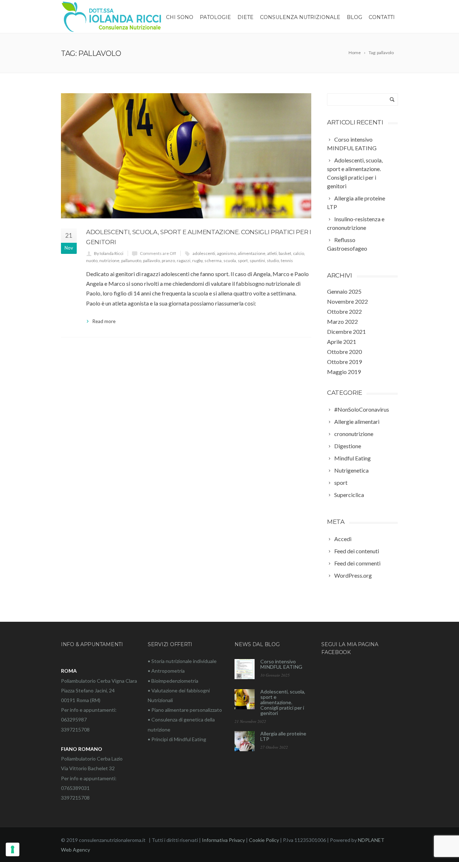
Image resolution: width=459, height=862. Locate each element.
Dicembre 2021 (346, 331)
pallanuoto (131, 260)
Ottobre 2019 (344, 361)
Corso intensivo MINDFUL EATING (281, 664)
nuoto (92, 260)
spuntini (257, 260)
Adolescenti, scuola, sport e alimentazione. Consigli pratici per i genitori (282, 702)
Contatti (382, 17)
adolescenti (204, 253)
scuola (229, 260)
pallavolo (151, 260)
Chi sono (179, 17)
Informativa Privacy (223, 840)
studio (273, 260)
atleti (272, 253)
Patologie (215, 17)
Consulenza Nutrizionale (300, 17)
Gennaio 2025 (344, 291)
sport (243, 260)
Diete (245, 17)
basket (285, 253)
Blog (354, 17)
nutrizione (109, 260)
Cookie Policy (264, 840)
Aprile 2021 (341, 341)
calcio (298, 253)
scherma (213, 260)
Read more (104, 321)
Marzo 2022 (342, 321)
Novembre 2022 (347, 301)
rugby (197, 260)
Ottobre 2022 (344, 311)
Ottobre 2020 (344, 351)
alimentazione (251, 253)
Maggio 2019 (344, 371)
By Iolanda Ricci (108, 253)
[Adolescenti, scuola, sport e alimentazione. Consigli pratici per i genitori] (186, 155)
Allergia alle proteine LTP (283, 736)
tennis (287, 260)
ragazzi (183, 260)
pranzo (168, 260)
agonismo (226, 253)
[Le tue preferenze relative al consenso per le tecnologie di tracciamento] (12, 849)
